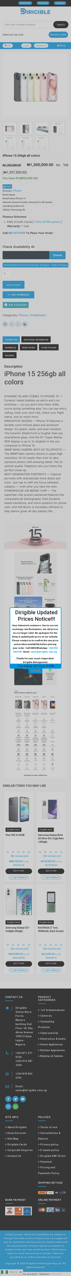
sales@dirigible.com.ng (44, 651)
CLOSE (35, 670)
